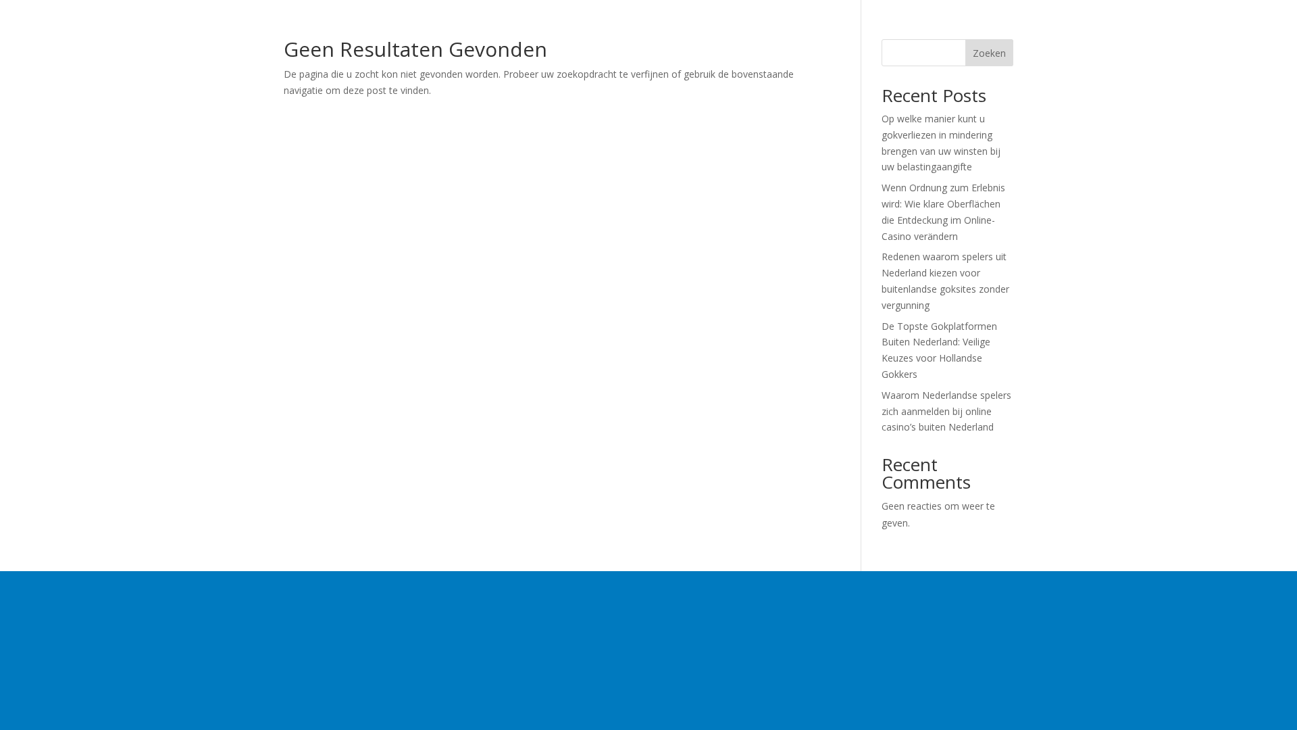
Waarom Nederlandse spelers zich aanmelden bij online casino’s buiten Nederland (946, 411)
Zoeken (989, 53)
